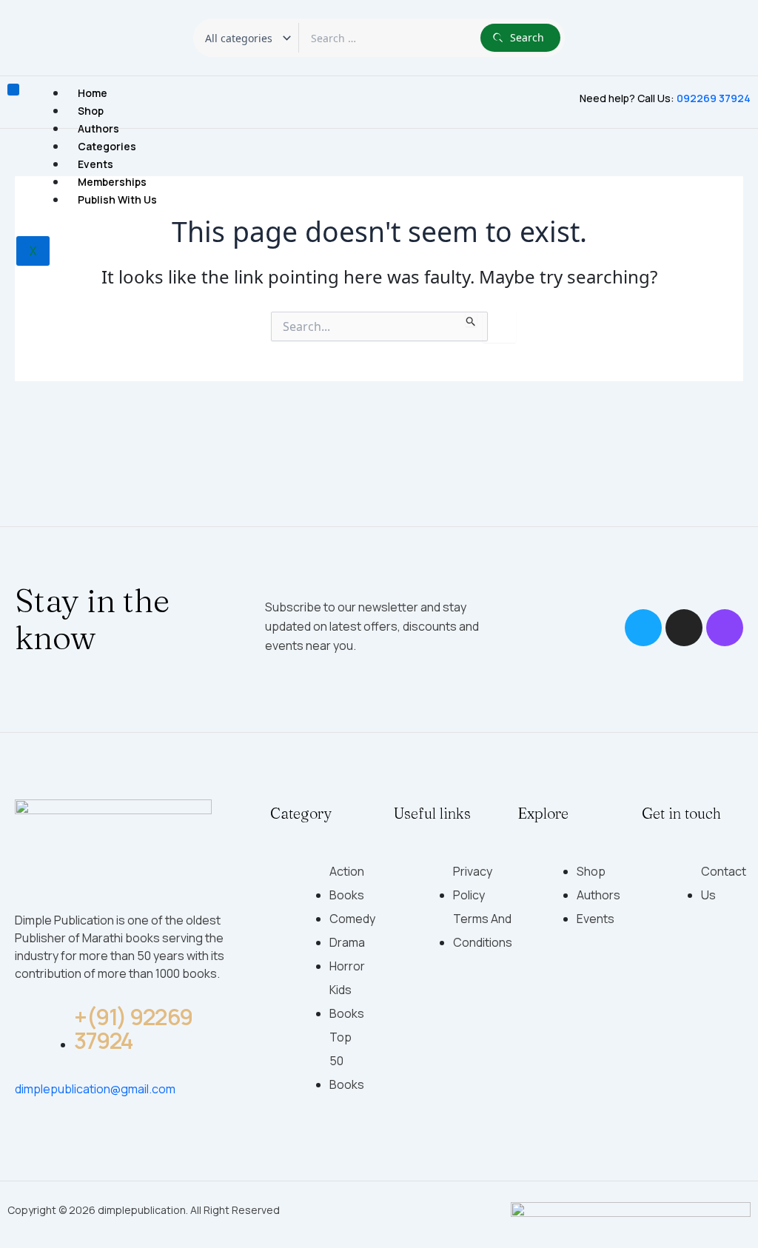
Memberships (112, 182)
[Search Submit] (471, 319)
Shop (91, 111)
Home (92, 93)
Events (95, 164)
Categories (107, 146)
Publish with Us (117, 199)
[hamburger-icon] (13, 89)
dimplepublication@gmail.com (95, 1089)
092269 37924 (714, 98)
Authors (98, 128)
